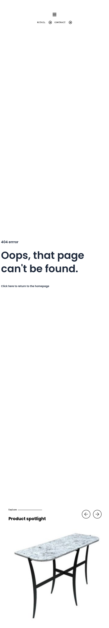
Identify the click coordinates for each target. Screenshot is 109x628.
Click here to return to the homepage (25, 286)
